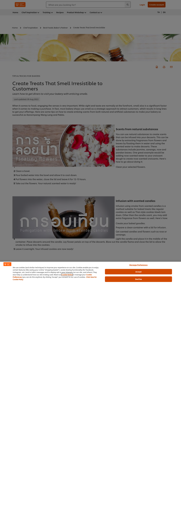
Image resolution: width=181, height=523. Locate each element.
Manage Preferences (138, 265)
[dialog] (90, 392)
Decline (138, 279)
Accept (138, 271)
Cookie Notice (66, 274)
